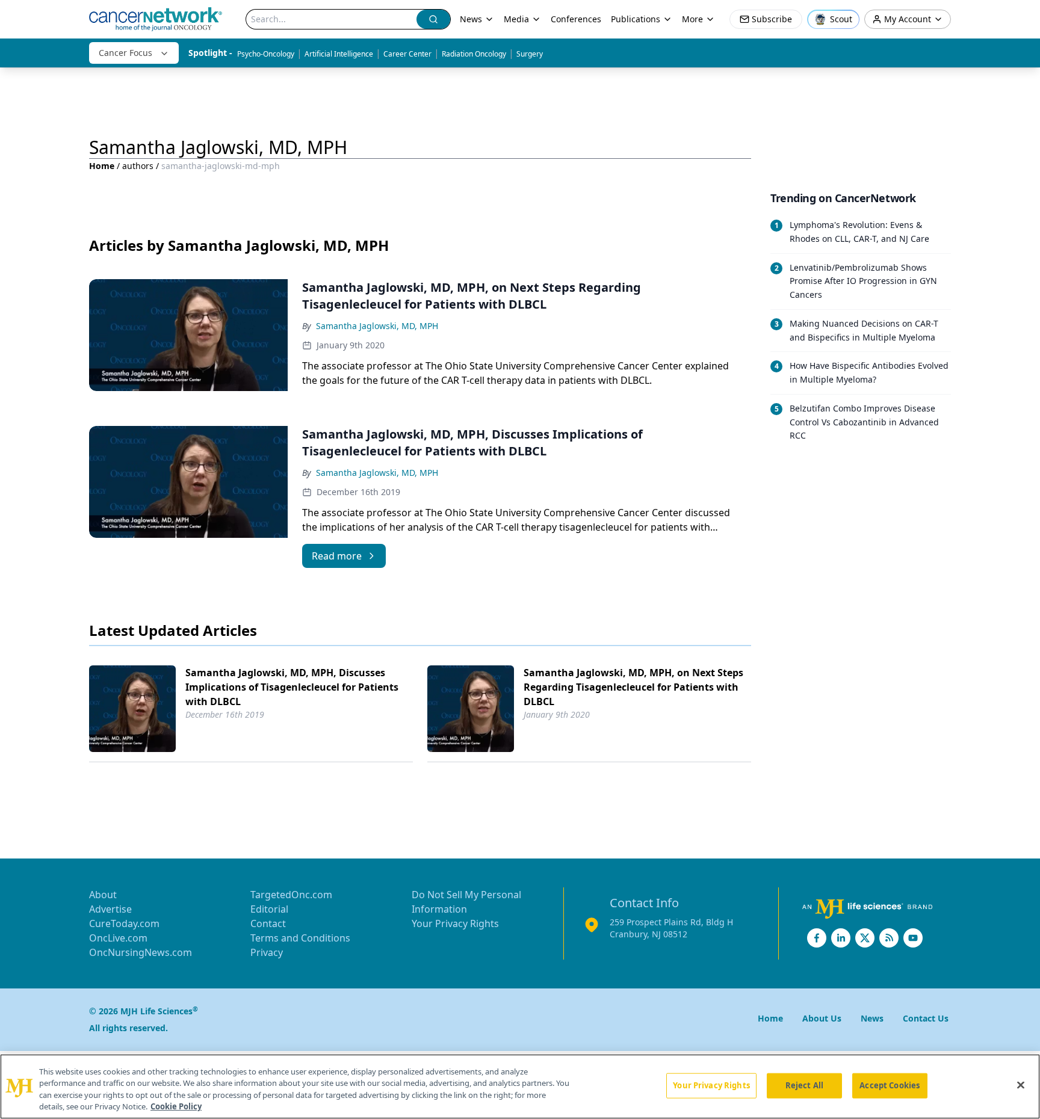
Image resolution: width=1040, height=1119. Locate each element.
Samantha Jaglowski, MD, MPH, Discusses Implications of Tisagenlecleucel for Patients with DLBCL (291, 687)
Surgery (529, 54)
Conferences (576, 19)
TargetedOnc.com (291, 894)
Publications (635, 19)
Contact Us (926, 1018)
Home (101, 165)
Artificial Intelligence (339, 54)
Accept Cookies (889, 1085)
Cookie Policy (176, 1106)
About (103, 894)
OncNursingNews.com (140, 952)
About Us (821, 1018)
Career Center (407, 54)
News (471, 19)
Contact (268, 923)
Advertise (110, 909)
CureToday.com (124, 923)
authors (137, 165)
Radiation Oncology (474, 54)
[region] (520, 1086)
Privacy (266, 952)
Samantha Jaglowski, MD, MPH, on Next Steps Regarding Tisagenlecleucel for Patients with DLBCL (633, 687)
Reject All (804, 1085)
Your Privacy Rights (455, 923)
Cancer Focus (125, 52)
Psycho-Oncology (265, 54)
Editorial (269, 909)
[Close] (1021, 1084)
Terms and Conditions (300, 938)
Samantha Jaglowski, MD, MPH (377, 325)
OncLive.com (118, 938)
